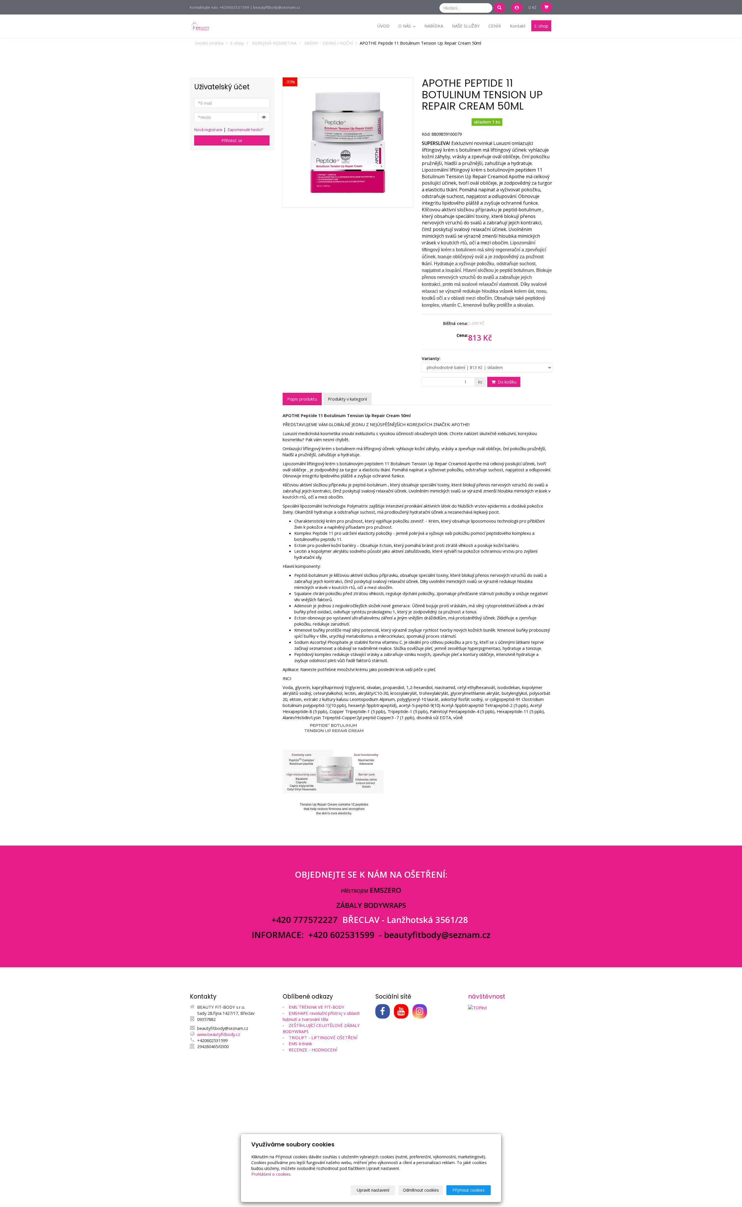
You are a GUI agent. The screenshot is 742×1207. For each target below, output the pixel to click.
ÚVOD (383, 26)
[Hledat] (499, 8)
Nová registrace (208, 129)
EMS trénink (300, 1043)
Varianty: (431, 358)
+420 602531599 (341, 935)
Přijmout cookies (468, 1190)
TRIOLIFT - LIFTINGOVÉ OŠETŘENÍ (323, 1037)
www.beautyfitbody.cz (218, 1034)
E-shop (541, 26)
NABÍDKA (433, 26)
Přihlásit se (231, 140)
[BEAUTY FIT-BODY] (200, 25)
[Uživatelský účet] (517, 8)
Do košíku (507, 382)
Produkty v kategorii (347, 399)
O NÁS (405, 26)
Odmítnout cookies (421, 1190)
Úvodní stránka (208, 43)
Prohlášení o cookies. (271, 1174)
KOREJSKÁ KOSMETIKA (274, 43)
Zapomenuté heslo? (245, 129)
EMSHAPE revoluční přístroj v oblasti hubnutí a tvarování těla (321, 1016)
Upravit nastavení (373, 1190)
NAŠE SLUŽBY (466, 26)
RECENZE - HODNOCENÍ (313, 1050)
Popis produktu (302, 399)
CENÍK (494, 26)
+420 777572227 (306, 920)
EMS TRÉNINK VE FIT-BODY (316, 1007)
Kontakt (517, 26)
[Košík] (546, 7)
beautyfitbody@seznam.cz (437, 935)
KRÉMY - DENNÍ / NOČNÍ (328, 43)
